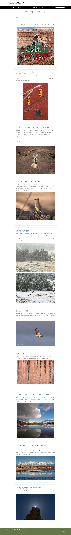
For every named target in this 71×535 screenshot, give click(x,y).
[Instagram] (64, 2)
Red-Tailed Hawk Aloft (24, 310)
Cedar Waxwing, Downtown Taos (28, 182)
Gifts (39, 7)
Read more (43, 188)
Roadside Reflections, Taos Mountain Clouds (32, 394)
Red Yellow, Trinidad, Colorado (28, 72)
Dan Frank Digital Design (13, 531)
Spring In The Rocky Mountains (27, 230)
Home (8, 7)
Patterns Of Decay (22, 354)
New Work (35, 7)
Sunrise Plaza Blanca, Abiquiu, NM (28, 487)
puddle (53, 399)
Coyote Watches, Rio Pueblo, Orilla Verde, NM (32, 127)
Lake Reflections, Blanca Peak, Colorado (31, 446)
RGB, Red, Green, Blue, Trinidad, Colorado (31, 18)
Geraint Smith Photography (16, 2)
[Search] (64, 7)
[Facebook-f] (62, 2)
